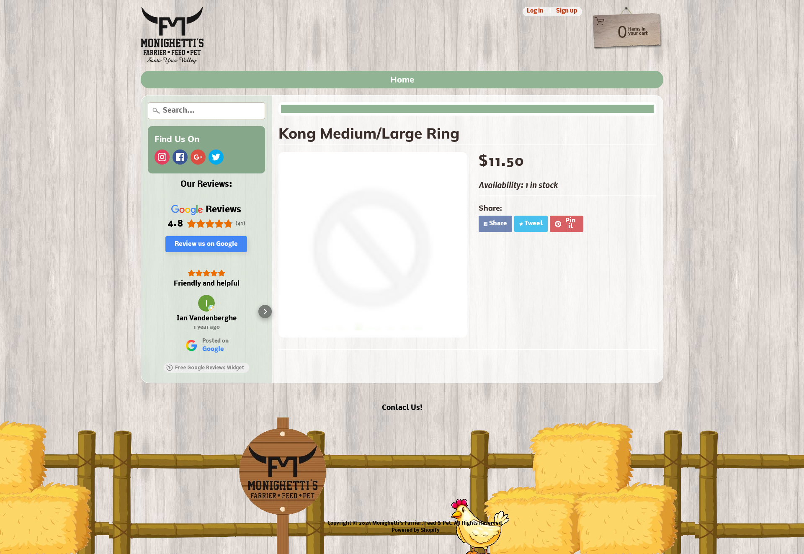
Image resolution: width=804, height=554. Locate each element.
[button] (148, 311)
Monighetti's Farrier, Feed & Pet (411, 523)
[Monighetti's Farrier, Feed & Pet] (172, 35)
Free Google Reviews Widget (209, 368)
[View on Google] (206, 303)
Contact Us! (402, 408)
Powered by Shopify (416, 530)
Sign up (566, 11)
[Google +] (198, 157)
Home (402, 79)
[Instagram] (162, 157)
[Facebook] (180, 157)
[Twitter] (216, 157)
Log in (535, 11)
